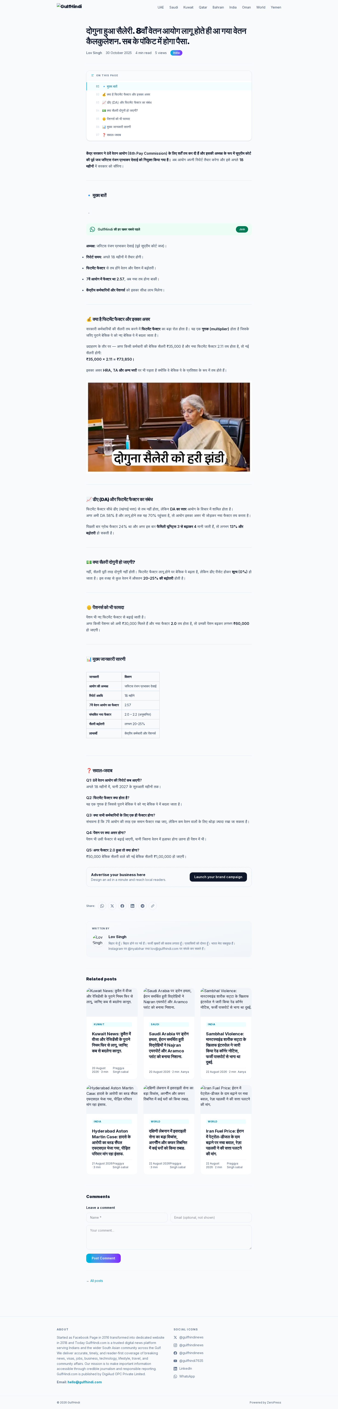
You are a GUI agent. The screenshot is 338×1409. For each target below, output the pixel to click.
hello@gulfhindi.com (85, 1382)
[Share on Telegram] (142, 906)
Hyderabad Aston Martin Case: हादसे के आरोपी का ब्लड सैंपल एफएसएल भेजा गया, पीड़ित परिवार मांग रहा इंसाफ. (111, 1142)
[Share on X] (112, 906)
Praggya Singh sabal (121, 1069)
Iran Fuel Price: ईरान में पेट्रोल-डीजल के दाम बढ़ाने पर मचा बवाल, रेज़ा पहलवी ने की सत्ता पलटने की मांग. (225, 1142)
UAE (161, 7)
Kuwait (188, 7)
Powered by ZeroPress (265, 1402)
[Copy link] (153, 906)
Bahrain (218, 7)
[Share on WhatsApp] (102, 906)
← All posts (94, 1281)
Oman (246, 7)
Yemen (276, 7)
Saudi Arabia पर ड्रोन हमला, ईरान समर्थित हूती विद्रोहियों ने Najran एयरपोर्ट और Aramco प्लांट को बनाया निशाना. (169, 1045)
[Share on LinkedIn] (132, 906)
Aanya (185, 1071)
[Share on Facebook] (122, 906)
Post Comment (103, 1258)
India (233, 7)
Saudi (173, 7)
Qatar (203, 7)
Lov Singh (94, 53)
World (260, 7)
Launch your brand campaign (218, 877)
